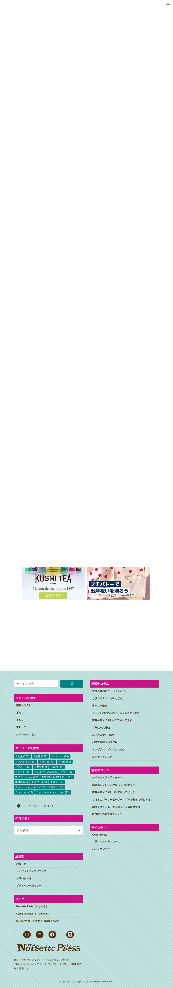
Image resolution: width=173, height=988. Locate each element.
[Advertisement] (45, 632)
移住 (66, 761)
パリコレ (25, 792)
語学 (68, 772)
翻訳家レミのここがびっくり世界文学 (113, 784)
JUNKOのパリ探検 (103, 734)
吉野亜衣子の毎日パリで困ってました (113, 792)
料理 (23, 782)
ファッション (28, 777)
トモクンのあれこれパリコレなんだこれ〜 (116, 713)
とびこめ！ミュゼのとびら (107, 698)
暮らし (20, 712)
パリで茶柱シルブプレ (105, 742)
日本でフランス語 (102, 756)
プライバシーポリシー (29, 885)
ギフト (40, 782)
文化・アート (23, 727)
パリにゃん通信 (101, 727)
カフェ (48, 761)
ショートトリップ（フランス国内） (40, 787)
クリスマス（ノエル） (54, 792)
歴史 (41, 766)
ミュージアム (46, 772)
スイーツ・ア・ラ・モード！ (108, 777)
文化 (23, 756)
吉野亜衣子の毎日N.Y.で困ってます (112, 720)
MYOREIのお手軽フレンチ (107, 814)
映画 (58, 782)
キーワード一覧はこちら (44, 805)
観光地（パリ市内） (58, 777)
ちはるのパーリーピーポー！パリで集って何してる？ (122, 799)
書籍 (58, 766)
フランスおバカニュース (106, 841)
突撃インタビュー (26, 705)
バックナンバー (101, 849)
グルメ (20, 720)
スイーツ (61, 756)
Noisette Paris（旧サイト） (32, 906)
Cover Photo (99, 834)
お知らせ (21, 863)
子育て (24, 766)
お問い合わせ (23, 878)
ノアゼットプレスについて (31, 871)
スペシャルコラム (26, 734)
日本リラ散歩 (99, 705)
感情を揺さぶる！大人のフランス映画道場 (116, 806)
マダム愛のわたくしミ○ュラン (109, 690)
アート (24, 772)
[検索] (71, 684)
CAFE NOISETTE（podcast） (33, 913)
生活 (41, 756)
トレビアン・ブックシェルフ (108, 749)
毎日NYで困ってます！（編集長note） (38, 921)
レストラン (26, 761)
